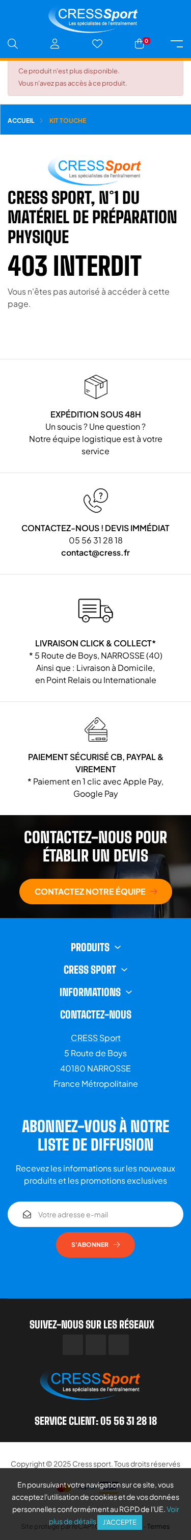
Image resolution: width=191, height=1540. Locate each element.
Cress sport (91, 1463)
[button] (95, 891)
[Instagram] (118, 1345)
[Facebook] (73, 1345)
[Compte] (55, 44)
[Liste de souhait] (97, 44)
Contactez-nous (95, 1014)
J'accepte (120, 1522)
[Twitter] (96, 1345)
